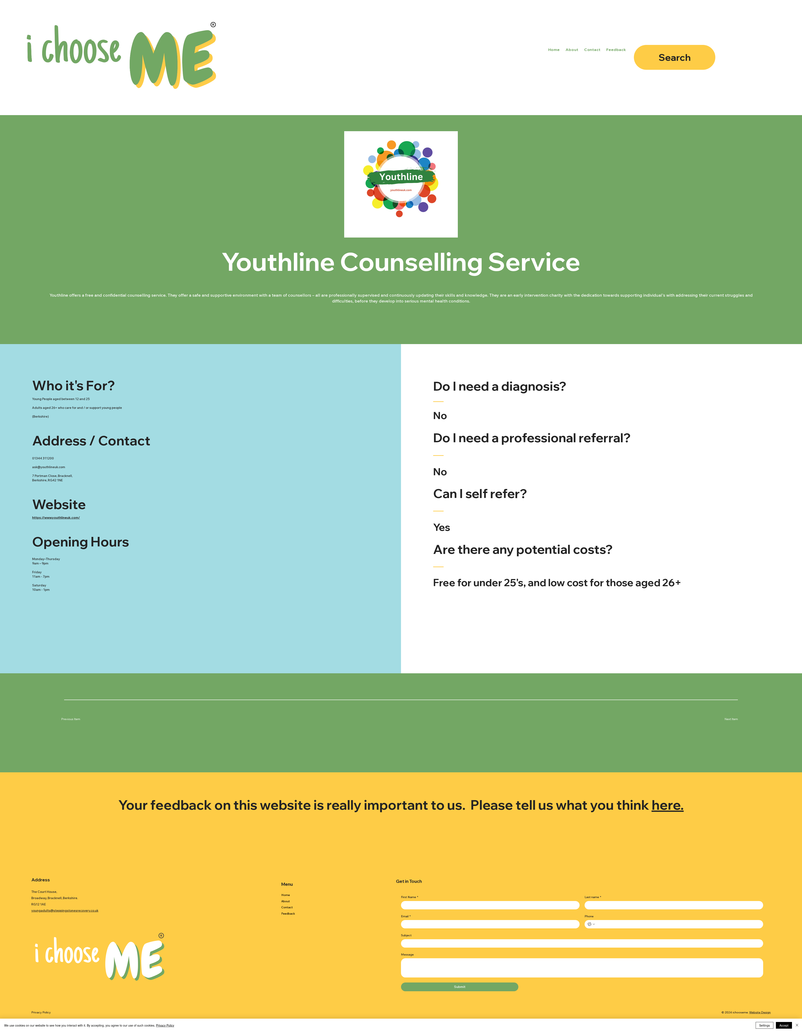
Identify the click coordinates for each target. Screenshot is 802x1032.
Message (407, 954)
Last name (593, 897)
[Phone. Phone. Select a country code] (591, 924)
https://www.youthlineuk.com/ (56, 518)
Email (406, 916)
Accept (783, 1025)
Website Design (760, 1012)
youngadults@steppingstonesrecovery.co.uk (64, 911)
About (285, 901)
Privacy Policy (41, 1012)
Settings (764, 1025)
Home (285, 895)
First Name (409, 897)
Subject (406, 935)
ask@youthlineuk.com (48, 467)
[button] (725, 719)
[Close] (796, 1025)
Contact (287, 907)
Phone (589, 916)
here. (668, 804)
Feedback (288, 913)
